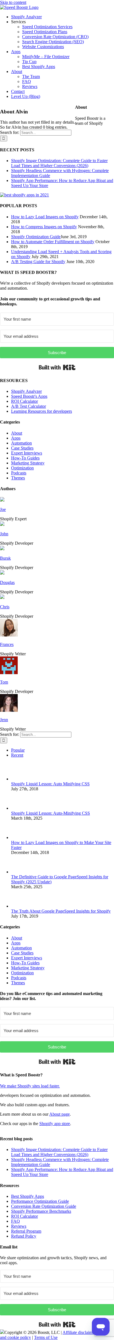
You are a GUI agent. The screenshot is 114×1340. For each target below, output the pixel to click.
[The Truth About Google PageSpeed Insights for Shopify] (20, 906)
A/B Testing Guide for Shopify (38, 261)
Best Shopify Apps (27, 1196)
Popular (18, 750)
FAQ (15, 1221)
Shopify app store (54, 1123)
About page (59, 1114)
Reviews (18, 1226)
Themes (18, 478)
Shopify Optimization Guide (36, 236)
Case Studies (22, 448)
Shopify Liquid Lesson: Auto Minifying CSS (50, 783)
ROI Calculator (24, 401)
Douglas (7, 582)
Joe (3, 509)
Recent (17, 755)
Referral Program (26, 1231)
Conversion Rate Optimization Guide (43, 1206)
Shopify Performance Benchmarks (41, 1211)
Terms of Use (46, 1337)
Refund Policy (23, 1236)
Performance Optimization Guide (40, 1201)
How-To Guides (25, 458)
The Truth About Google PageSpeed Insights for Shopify (61, 911)
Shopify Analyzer (26, 391)
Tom (4, 682)
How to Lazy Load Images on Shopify (45, 216)
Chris (4, 606)
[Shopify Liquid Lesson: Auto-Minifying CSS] (20, 808)
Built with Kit (57, 367)
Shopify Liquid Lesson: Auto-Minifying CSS (50, 813)
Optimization (22, 468)
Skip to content (13, 2)
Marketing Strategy (28, 463)
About (16, 433)
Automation (21, 443)
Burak (5, 558)
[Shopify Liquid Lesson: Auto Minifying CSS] (20, 779)
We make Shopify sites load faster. (30, 1086)
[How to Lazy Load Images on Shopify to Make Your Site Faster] (20, 837)
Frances (7, 644)
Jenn (4, 719)
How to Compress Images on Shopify (44, 226)
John (4, 533)
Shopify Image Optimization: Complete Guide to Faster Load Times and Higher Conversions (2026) (59, 163)
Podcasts (18, 473)
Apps (15, 438)
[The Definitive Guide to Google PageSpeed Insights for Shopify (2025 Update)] (20, 871)
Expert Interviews (26, 453)
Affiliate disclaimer (79, 1332)
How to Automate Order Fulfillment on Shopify (52, 241)
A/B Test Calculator (28, 406)
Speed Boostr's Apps (29, 396)
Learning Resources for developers (41, 411)
